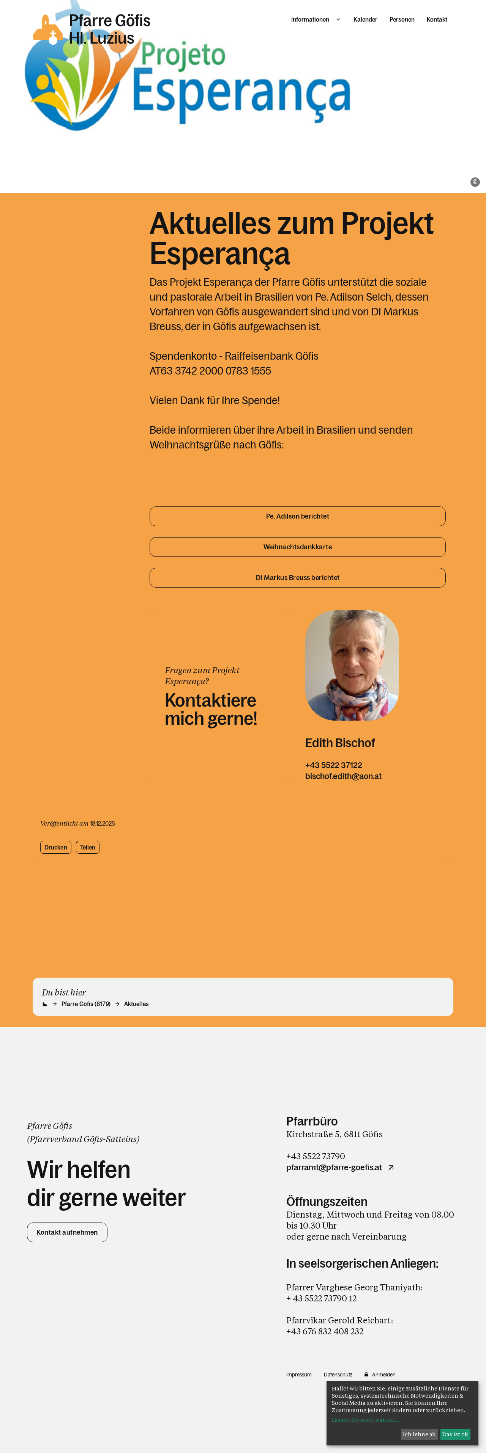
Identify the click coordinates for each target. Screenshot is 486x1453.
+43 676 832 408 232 (324, 1331)
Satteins (121, 1138)
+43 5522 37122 (333, 765)
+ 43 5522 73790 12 (321, 1298)
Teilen (88, 847)
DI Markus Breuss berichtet (298, 578)
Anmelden (384, 1374)
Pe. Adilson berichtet (298, 516)
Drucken (55, 847)
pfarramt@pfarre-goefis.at (334, 1167)
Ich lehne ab (419, 1434)
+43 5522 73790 (315, 1155)
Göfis (93, 1138)
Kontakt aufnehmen (67, 1232)
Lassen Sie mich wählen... (365, 1419)
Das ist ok (455, 1434)
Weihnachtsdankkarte (298, 547)
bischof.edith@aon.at (343, 776)
